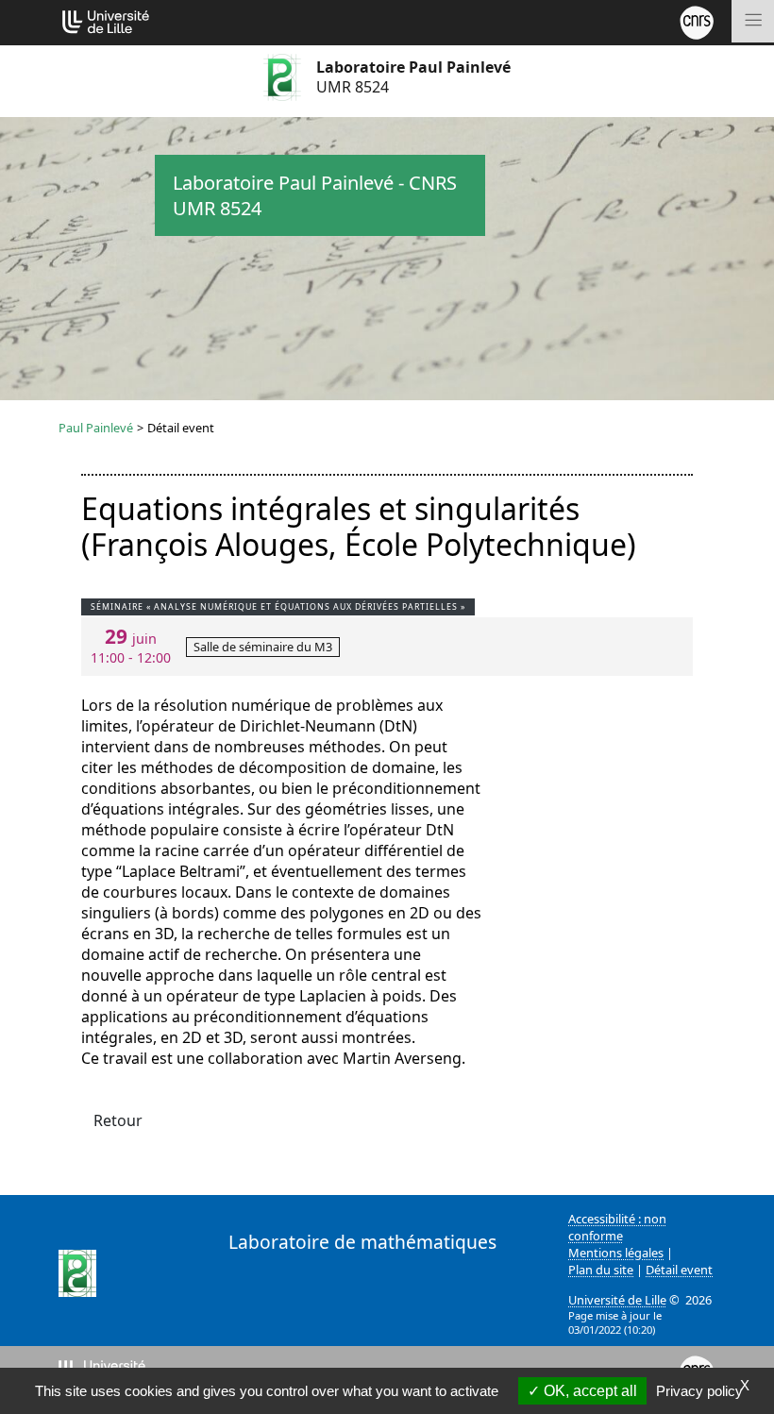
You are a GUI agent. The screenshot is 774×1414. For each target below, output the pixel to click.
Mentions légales (616, 1252)
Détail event (679, 1269)
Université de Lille (617, 1299)
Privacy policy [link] (699, 1391)
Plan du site (600, 1269)
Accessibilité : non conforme (617, 1227)
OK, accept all (588, 1391)
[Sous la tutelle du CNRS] (696, 20)
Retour (118, 1120)
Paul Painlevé (96, 427)
